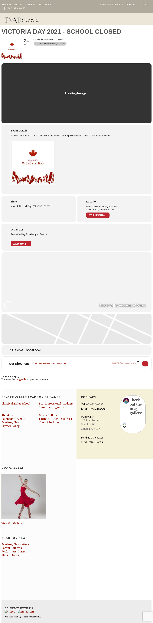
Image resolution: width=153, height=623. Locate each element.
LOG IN (130, 4)
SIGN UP (145, 4)
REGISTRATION (110, 4)
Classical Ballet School (15, 403)
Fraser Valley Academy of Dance (29, 234)
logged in (21, 379)
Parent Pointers (11, 548)
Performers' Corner (14, 551)
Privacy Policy (10, 426)
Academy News (11, 422)
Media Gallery (48, 415)
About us (7, 415)
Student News (10, 555)
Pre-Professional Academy (56, 403)
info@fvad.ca (97, 408)
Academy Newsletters (15, 544)
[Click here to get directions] (145, 363)
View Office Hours (92, 441)
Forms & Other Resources (55, 419)
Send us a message (92, 437)
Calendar (17, 350)
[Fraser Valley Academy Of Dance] (60, 20)
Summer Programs (51, 407)
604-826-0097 (17, 8)
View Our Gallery (11, 523)
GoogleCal (33, 350)
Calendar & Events (13, 419)
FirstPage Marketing (31, 616)
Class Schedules (49, 422)
